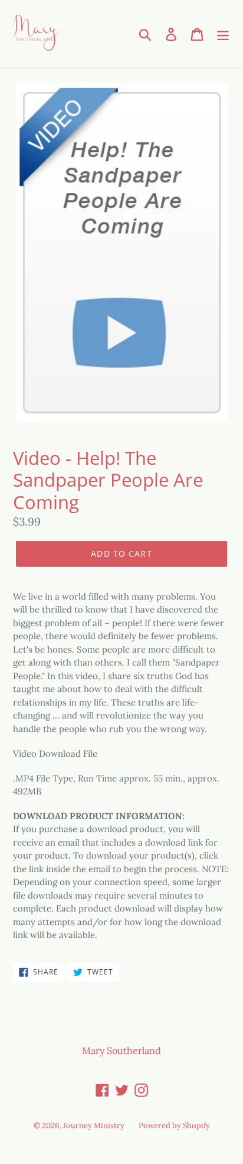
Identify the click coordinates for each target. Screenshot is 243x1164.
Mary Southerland (121, 1050)
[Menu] (223, 33)
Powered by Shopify (174, 1125)
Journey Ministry (93, 1125)
